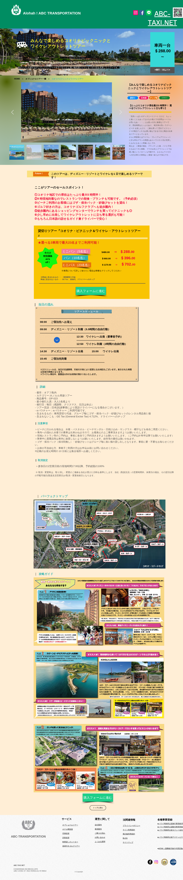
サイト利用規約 (129, 830)
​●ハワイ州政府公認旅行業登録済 (170, 824)
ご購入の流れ (100, 833)
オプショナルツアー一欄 (36, 79)
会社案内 (98, 825)
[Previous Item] (12, 112)
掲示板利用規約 (129, 834)
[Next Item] (120, 112)
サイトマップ (128, 842)
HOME (17, 79)
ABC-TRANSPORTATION (28, 836)
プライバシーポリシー (131, 826)
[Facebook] (141, 12)
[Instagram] (135, 12)
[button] (132, 97)
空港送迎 (65, 833)
